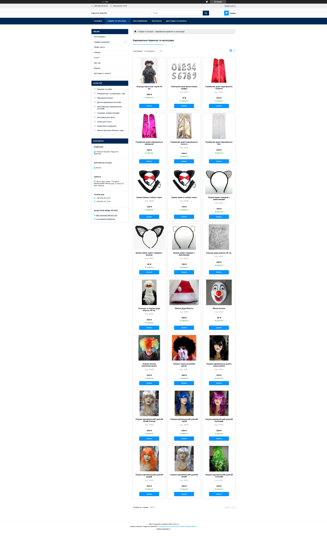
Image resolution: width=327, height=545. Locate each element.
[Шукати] (206, 13)
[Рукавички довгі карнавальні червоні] (219, 70)
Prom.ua (176, 524)
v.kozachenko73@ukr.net (105, 219)
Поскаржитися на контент (167, 526)
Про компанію (140, 21)
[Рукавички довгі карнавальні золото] (184, 126)
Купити (149, 106)
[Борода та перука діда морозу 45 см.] (149, 292)
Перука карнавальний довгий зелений (219, 476)
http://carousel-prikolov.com (106, 215)
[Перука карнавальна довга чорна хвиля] (219, 348)
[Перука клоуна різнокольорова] (149, 348)
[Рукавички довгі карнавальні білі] (219, 126)
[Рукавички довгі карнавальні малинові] (149, 126)
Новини (97, 52)
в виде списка (234, 51)
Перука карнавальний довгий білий (184, 476)
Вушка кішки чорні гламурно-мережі (149, 254)
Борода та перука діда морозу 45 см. (149, 309)
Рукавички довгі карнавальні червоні (218, 88)
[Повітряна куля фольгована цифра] (184, 70)
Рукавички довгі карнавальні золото (184, 143)
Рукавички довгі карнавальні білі (218, 143)
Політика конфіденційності (187, 526)
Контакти (156, 21)
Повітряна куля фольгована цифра (184, 88)
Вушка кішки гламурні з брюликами (184, 254)
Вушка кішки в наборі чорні (149, 197)
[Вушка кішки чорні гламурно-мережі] (149, 237)
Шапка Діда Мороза (184, 308)
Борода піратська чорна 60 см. (149, 88)
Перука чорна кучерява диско (184, 365)
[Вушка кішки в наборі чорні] (149, 181)
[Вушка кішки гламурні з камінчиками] (219, 181)
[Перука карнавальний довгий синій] (184, 403)
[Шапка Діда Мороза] (184, 292)
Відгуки (97, 68)
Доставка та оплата (176, 21)
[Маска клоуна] (219, 292)
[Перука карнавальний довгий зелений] (219, 458)
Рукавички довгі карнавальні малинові (149, 143)
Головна (98, 21)
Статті (96, 58)
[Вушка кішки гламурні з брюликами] (184, 237)
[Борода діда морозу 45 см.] (219, 237)
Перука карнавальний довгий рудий (149, 476)
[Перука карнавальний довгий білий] (184, 458)
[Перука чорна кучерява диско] (184, 348)
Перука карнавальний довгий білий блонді (149, 420)
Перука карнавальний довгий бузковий (219, 420)
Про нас (97, 63)
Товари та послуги (116, 21)
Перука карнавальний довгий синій (184, 420)
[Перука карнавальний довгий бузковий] (219, 403)
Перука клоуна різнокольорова (149, 365)
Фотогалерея (99, 37)
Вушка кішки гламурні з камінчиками (219, 198)
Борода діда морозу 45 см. (219, 253)
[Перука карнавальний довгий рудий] (149, 458)
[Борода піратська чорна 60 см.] (149, 70)
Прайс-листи (99, 47)
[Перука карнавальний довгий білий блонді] (149, 403)
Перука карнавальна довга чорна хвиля (219, 365)
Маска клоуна (219, 308)
